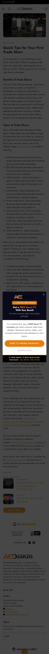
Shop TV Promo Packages (24, 343)
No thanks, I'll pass (24, 350)
